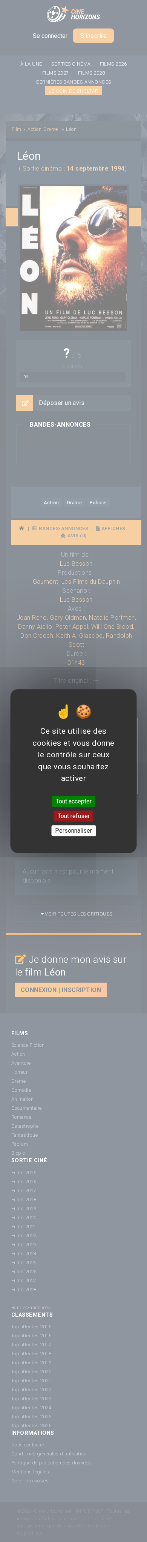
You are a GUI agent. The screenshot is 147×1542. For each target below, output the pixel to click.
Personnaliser (73, 830)
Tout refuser (74, 816)
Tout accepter (74, 801)
